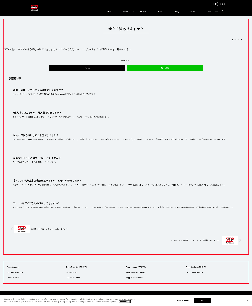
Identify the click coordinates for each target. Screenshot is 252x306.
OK (202, 300)
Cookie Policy (124, 302)
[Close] (248, 300)
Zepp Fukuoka (13, 278)
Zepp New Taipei (73, 278)
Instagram (216, 4)
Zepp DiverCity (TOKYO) (76, 267)
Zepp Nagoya (72, 272)
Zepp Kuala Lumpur (134, 278)
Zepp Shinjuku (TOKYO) (196, 267)
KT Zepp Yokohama (15, 272)
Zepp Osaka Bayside (194, 272)
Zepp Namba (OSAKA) (135, 272)
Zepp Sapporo (13, 267)
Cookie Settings (183, 300)
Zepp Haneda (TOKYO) (136, 267)
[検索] (222, 11)
